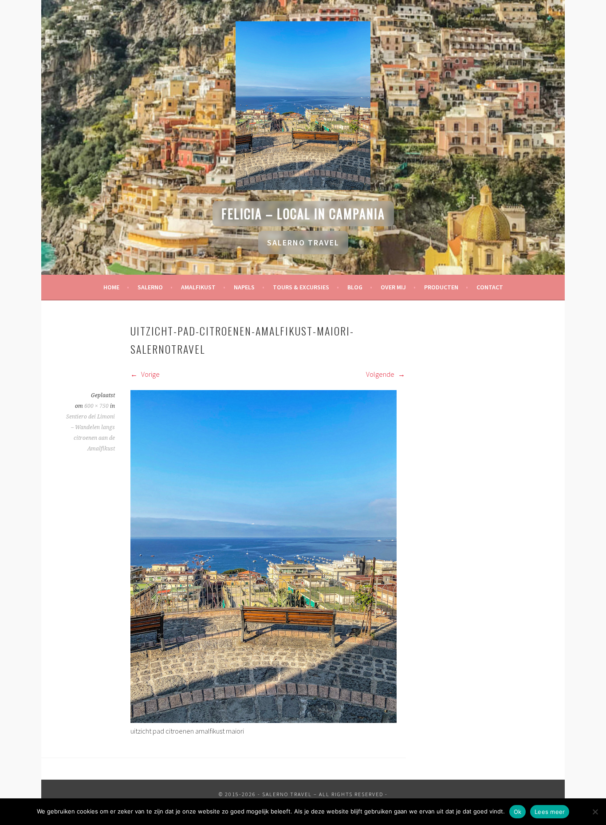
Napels (244, 287)
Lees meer (550, 811)
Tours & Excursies (301, 287)
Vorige (150, 374)
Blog (354, 287)
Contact (489, 287)
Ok (518, 811)
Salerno (150, 287)
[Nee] (594, 811)
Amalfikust (198, 287)
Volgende (381, 374)
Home (111, 287)
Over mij (393, 287)
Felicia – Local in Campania (303, 214)
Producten (441, 287)
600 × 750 (96, 406)
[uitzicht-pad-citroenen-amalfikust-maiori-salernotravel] (263, 720)
